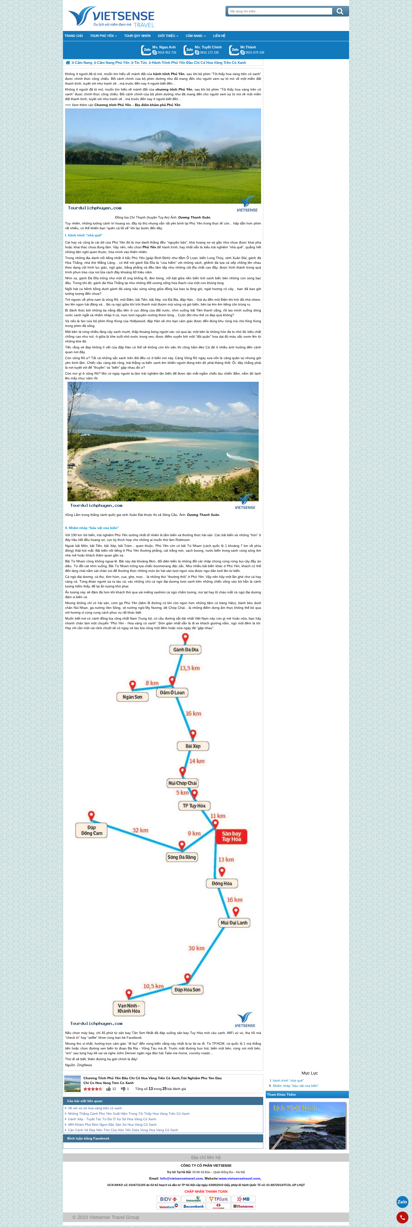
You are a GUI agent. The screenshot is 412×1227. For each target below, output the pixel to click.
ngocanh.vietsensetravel (154, 52)
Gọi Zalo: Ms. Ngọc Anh (146, 50)
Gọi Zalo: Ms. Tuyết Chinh (188, 50)
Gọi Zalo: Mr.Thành (234, 50)
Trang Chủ (123, 15)
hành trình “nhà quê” (288, 1080)
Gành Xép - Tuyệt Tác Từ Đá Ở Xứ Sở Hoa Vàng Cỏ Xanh (112, 1119)
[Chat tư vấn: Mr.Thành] (242, 52)
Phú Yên (185, 89)
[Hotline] (402, 1217)
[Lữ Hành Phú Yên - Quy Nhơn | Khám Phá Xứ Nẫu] (68, 63)
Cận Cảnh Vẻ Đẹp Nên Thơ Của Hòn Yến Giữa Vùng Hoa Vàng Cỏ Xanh (123, 1130)
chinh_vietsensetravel (197, 52)
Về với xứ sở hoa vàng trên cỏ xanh (95, 1108)
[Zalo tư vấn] (402, 1202)
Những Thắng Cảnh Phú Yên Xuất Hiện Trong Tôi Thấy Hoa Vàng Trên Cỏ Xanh (129, 1113)
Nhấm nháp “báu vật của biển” (296, 1086)
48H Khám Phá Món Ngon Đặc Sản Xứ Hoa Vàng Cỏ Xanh (112, 1124)
